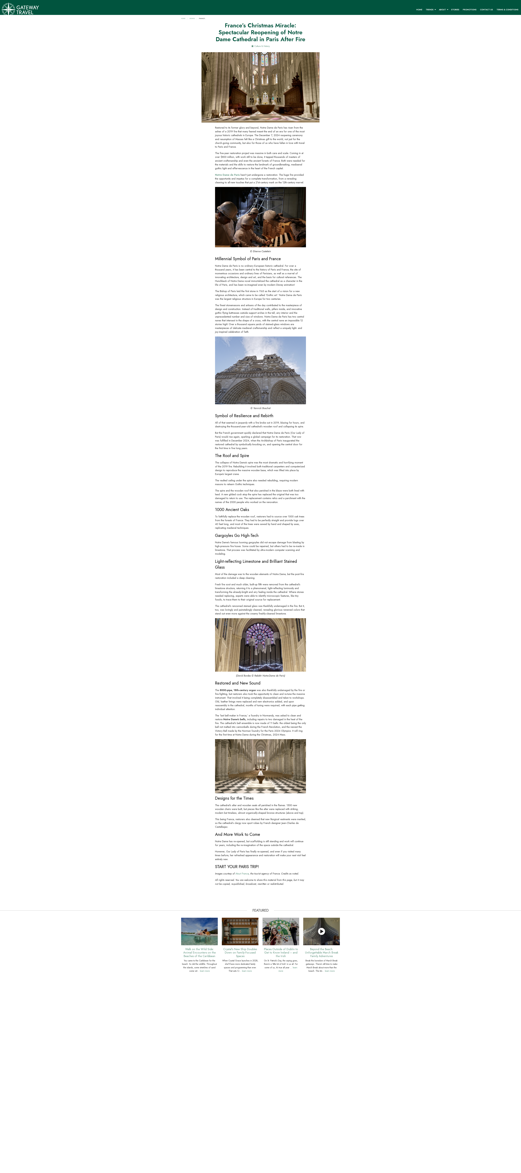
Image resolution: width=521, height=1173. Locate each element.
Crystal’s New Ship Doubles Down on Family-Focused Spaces (240, 952)
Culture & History (262, 46)
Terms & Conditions (507, 9)
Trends (429, 9)
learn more (205, 970)
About (442, 9)
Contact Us (486, 9)
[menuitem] (419, 9)
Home (419, 9)
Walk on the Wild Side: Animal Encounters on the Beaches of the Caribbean (199, 952)
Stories (455, 9)
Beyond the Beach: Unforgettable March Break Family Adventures (321, 952)
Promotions (469, 9)
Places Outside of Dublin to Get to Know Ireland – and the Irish (281, 952)
